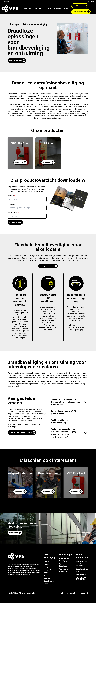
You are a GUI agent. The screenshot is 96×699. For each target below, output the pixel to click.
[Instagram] (84, 578)
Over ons (47, 561)
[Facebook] (81, 578)
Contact (46, 565)
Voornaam (11, 195)
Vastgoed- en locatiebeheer (64, 570)
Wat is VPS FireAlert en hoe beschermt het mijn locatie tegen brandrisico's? (66, 402)
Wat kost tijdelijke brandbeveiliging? (59, 421)
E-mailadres (12, 204)
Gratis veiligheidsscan (49, 569)
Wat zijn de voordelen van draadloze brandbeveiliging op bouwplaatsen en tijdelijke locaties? (63, 433)
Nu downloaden (15, 222)
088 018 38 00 (81, 575)
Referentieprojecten (53, 8)
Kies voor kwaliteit (47, 577)
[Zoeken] (86, 5)
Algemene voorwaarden (68, 593)
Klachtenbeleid (83, 593)
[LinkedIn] (77, 578)
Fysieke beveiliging (63, 565)
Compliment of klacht (49, 582)
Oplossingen (26, 8)
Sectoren (38, 8)
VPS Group (47, 573)
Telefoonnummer (13, 212)
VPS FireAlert (12, 375)
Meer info (19, 162)
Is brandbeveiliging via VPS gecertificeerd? (63, 412)
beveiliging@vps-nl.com (82, 570)
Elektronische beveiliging (34, 24)
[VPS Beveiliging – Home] (10, 8)
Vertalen (6, 1)
